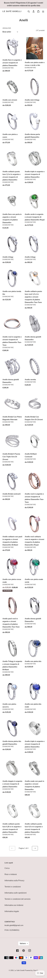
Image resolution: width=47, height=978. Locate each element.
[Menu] (43, 11)
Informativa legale (12, 911)
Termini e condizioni (13, 887)
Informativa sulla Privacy (14, 880)
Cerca (7, 868)
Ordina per (7, 28)
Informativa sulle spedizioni (16, 893)
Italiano (23, 943)
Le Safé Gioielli (12, 11)
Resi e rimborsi (11, 874)
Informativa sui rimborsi (14, 905)
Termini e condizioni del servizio (17, 899)
